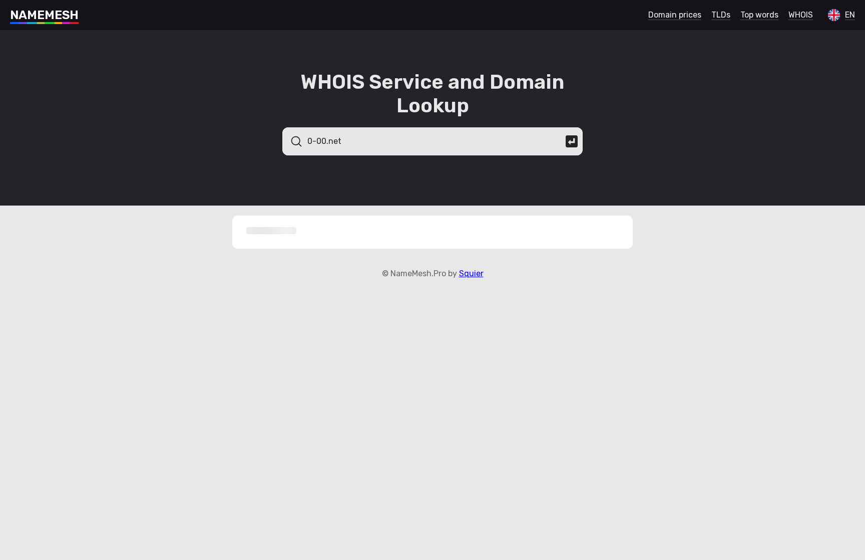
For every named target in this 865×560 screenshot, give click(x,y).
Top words (759, 15)
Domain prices (674, 15)
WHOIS (800, 15)
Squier (471, 273)
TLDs (720, 15)
